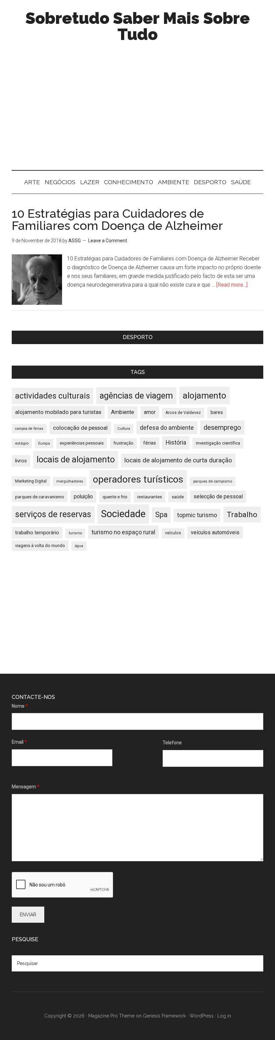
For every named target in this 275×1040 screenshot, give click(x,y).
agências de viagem (136, 395)
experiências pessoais (82, 443)
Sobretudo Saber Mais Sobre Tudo (137, 26)
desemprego (222, 427)
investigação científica (218, 443)
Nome (20, 706)
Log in (224, 1015)
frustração (123, 443)
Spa (161, 514)
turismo (75, 533)
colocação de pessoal (80, 427)
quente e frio (115, 496)
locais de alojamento (76, 459)
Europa (44, 443)
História (176, 442)
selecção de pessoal (218, 496)
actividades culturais (52, 396)
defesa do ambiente (167, 427)
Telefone (172, 742)
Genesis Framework (164, 1015)
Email (19, 742)
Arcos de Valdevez (183, 412)
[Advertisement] (137, 113)
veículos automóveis (215, 532)
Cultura (123, 428)
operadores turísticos (138, 479)
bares (217, 412)
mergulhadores (69, 481)
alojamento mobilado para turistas (58, 412)
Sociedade (123, 513)
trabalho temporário (37, 533)
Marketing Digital (31, 481)
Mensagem (25, 786)
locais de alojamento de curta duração (178, 460)
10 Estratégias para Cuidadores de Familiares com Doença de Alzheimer (117, 219)
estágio (22, 443)
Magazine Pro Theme (111, 1015)
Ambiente (122, 412)
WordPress (201, 1015)
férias (149, 443)
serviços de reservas (53, 514)
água (79, 546)
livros (21, 461)
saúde (178, 496)
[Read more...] (232, 285)
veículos (173, 533)
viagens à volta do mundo (40, 545)
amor (150, 412)
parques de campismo (212, 481)
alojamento (204, 395)
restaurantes (149, 496)
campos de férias (29, 428)
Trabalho (242, 514)
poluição (83, 496)
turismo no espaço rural (123, 532)
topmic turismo (197, 515)
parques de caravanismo (39, 496)
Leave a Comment (107, 240)
